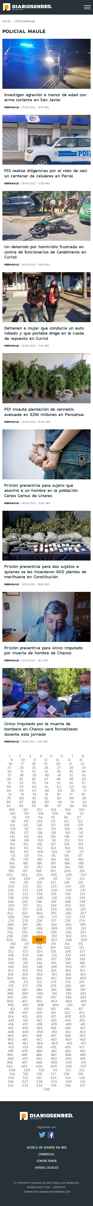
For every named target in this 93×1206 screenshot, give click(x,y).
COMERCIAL (46, 1154)
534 (39, 1085)
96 (46, 805)
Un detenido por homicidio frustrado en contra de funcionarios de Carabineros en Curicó (45, 252)
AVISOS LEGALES (46, 1167)
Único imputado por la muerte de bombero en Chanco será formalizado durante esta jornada (41, 729)
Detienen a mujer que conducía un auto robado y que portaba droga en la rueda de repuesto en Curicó (44, 333)
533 (25, 1085)
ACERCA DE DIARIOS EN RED (46, 1147)
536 (68, 1085)
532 (11, 1085)
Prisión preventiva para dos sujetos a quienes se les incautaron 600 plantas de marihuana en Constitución (45, 571)
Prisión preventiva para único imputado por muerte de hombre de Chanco (43, 650)
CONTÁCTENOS (46, 1161)
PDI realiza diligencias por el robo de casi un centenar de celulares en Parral (45, 173)
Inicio (6, 21)
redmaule (11, 107)
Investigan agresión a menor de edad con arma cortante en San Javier (45, 97)
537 (82, 1085)
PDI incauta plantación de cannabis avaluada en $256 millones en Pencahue (44, 412)
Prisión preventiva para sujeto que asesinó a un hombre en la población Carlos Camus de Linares (41, 490)
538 (47, 1089)
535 (54, 1085)
